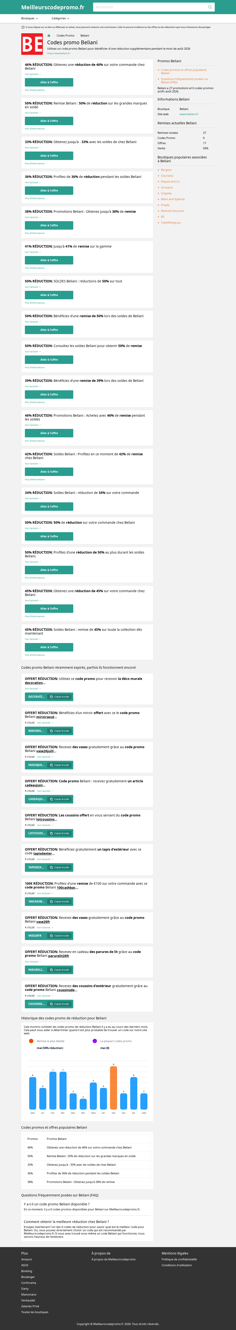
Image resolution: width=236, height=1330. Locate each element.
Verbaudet (28, 1300)
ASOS (24, 1265)
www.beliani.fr (189, 114)
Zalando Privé (30, 1306)
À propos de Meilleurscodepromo (114, 1259)
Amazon (26, 1259)
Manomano (28, 1294)
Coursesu (167, 176)
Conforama (28, 1283)
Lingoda (166, 193)
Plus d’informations (35, 90)
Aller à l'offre (49, 82)
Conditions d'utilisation (177, 1265)
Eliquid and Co (170, 181)
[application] (87, 1086)
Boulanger (28, 1277)
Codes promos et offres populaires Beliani (184, 71)
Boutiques (28, 18)
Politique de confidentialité (179, 1259)
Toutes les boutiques (34, 1312)
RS (162, 217)
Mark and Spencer (173, 199)
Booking (26, 1271)
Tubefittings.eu (171, 222)
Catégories (59, 18)
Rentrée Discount (172, 211)
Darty (25, 1289)
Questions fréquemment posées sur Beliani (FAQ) (185, 80)
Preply (165, 205)
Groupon (167, 187)
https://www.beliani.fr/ (58, 53)
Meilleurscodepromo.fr (52, 7)
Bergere (166, 170)
